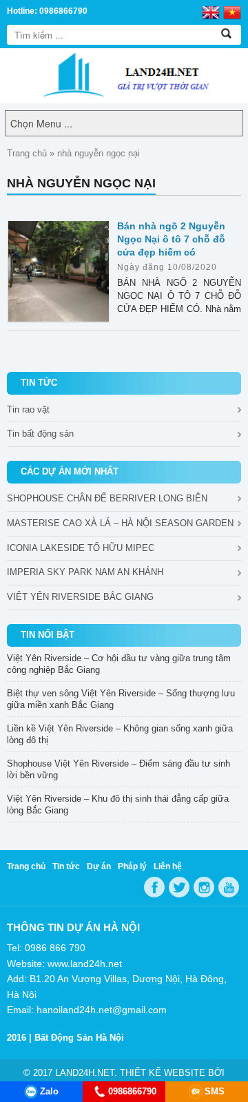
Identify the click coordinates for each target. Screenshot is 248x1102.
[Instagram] (204, 887)
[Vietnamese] (232, 11)
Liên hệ (168, 866)
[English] (211, 11)
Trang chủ (27, 153)
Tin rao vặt (28, 409)
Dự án (99, 866)
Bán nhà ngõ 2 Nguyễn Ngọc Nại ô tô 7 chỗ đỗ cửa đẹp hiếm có (171, 239)
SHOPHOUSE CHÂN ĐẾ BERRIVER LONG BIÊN (107, 498)
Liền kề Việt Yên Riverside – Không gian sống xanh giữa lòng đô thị (120, 734)
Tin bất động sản (40, 433)
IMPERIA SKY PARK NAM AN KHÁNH (85, 572)
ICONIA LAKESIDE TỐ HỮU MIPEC (80, 548)
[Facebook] (154, 887)
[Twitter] (179, 887)
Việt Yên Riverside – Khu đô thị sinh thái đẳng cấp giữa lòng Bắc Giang (118, 804)
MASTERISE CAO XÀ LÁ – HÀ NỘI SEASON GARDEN (120, 523)
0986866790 (132, 1091)
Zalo (49, 1091)
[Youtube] (228, 887)
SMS (215, 1091)
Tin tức (66, 866)
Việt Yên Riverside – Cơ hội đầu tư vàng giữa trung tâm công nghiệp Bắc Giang (119, 664)
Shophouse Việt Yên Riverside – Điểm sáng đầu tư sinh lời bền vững (118, 769)
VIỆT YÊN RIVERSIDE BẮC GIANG (80, 597)
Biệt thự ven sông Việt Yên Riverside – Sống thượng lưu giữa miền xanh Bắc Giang (121, 699)
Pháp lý (132, 866)
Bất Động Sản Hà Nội (79, 1037)
